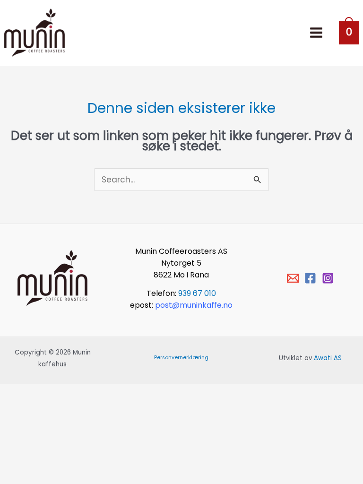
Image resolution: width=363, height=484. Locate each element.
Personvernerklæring (181, 357)
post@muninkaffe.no (194, 305)
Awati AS (328, 358)
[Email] (293, 278)
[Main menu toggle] (316, 32)
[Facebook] (310, 278)
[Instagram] (328, 278)
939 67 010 (197, 293)
